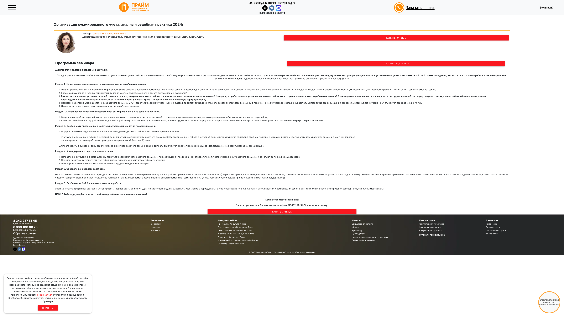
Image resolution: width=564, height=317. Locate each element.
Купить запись (396, 37)
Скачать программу (396, 63)
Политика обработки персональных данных (33, 242)
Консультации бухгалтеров (431, 224)
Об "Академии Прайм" (496, 230)
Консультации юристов (429, 227)
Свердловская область (362, 224)
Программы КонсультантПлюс (232, 224)
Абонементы (492, 234)
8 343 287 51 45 (25, 220)
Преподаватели (493, 227)
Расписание (491, 224)
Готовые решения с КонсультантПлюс (235, 227)
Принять (47, 307)
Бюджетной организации (363, 240)
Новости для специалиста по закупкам (370, 237)
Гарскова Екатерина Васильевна (109, 33)
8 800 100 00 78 (25, 227)
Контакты (155, 227)
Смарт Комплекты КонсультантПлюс (235, 230)
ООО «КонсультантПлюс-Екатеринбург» (272, 3)
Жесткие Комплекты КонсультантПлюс (236, 234)
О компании (156, 224)
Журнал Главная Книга (432, 234)
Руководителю (358, 234)
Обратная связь (24, 233)
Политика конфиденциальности (28, 240)
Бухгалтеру (357, 230)
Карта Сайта (19, 245)
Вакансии (155, 230)
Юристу (355, 227)
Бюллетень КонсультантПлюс (231, 237)
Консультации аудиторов (430, 230)
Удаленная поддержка (23, 238)
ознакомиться (44, 294)
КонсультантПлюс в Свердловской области (238, 240)
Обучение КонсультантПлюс (231, 244)
